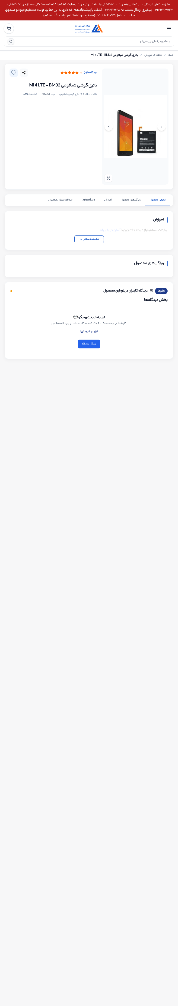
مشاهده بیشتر (91, 239)
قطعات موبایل (153, 55)
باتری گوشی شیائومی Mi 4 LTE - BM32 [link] (114, 55)
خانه (170, 55)
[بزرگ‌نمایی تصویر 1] (135, 127)
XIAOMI (46, 94)
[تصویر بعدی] (109, 126)
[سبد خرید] (9, 28)
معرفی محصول (158, 200)
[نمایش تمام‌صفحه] (108, 178)
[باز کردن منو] (169, 28)
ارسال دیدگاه (89, 343)
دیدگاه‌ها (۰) (90, 73)
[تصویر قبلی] (161, 126)
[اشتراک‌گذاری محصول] (24, 73)
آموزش (107, 200)
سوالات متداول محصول (60, 200)
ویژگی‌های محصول (130, 200)
